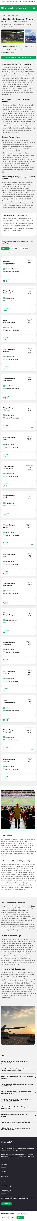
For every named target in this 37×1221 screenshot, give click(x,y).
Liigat (3, 1181)
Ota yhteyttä (6, 1203)
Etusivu (3, 1171)
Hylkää (12, 1217)
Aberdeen (8, 918)
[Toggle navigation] (34, 8)
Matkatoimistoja (6, 1186)
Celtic (33, 906)
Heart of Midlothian (27, 920)
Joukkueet (4, 1176)
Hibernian (14, 922)
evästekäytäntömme (21, 1213)
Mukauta (4, 1217)
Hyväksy (20, 1217)
